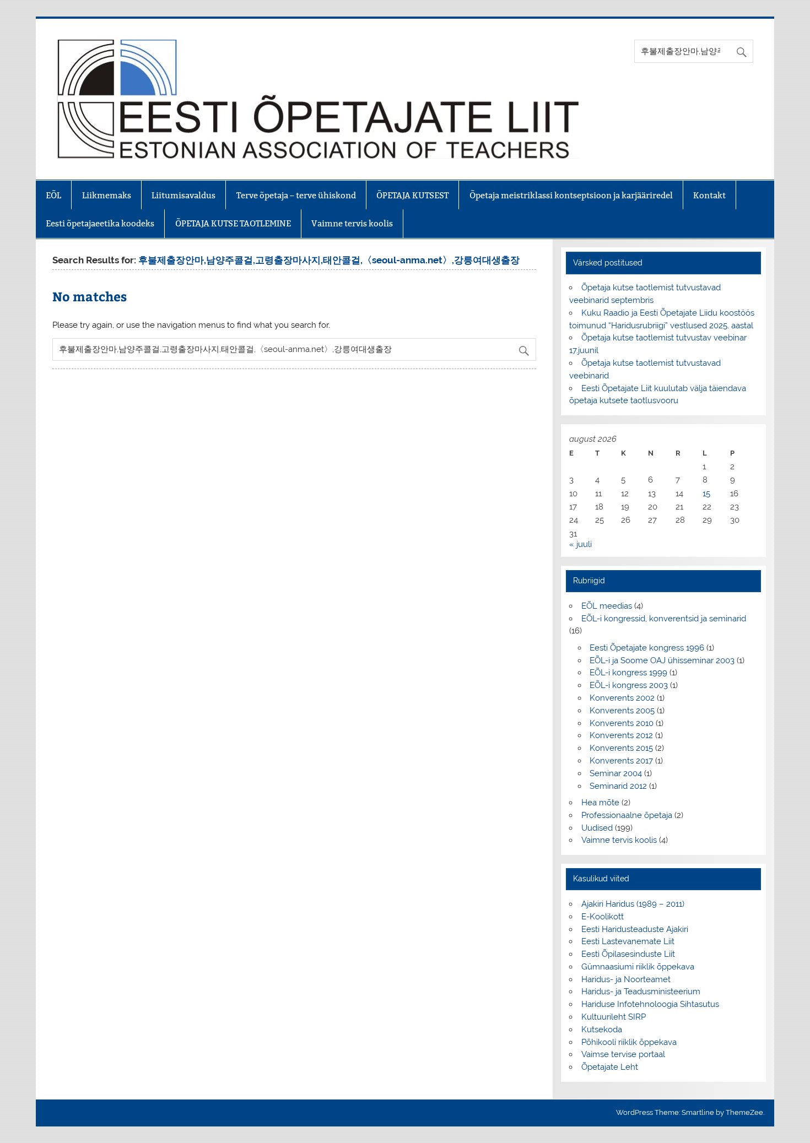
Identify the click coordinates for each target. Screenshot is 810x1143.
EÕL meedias (606, 606)
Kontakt (709, 195)
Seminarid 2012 (618, 786)
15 (706, 494)
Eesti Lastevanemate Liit (627, 941)
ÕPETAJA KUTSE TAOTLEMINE (233, 223)
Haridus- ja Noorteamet (626, 979)
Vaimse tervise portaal (623, 1054)
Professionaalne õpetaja (626, 815)
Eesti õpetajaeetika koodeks (100, 223)
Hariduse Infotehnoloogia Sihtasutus (650, 1004)
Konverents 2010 (622, 723)
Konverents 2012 (621, 735)
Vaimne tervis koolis (352, 223)
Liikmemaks (106, 195)
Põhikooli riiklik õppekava (629, 1042)
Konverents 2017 (621, 761)
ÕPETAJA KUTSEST (412, 195)
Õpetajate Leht (609, 1067)
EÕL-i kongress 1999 (628, 673)
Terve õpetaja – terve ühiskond (296, 195)
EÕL (53, 195)
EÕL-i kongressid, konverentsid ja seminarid (663, 619)
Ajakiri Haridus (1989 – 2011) (632, 904)
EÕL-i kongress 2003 (629, 685)
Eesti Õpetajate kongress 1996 (647, 648)
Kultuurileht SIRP (613, 1017)
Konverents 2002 (622, 698)
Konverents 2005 (622, 711)
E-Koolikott (602, 917)
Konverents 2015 (621, 748)
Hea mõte (600, 803)
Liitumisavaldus (183, 195)
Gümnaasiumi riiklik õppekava (637, 967)
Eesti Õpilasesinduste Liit (628, 954)
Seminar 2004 (616, 773)
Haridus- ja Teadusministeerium (640, 991)
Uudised (597, 828)
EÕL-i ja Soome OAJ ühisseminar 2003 (662, 660)
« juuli (580, 544)
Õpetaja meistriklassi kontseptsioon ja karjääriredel (571, 195)
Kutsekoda (601, 1029)
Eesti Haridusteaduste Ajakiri (634, 929)
